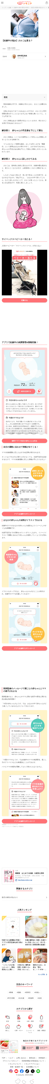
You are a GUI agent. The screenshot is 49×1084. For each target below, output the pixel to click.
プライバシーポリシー (11, 1061)
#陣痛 (11, 992)
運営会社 (32, 1058)
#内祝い (37, 992)
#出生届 (21, 998)
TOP (3, 1058)
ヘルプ (10, 1058)
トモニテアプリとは (31, 1064)
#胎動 (19, 992)
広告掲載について (32, 1067)
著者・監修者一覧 (16, 1067)
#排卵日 (28, 992)
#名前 (40, 998)
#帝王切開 (11, 998)
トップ (4, 7)
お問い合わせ (21, 1058)
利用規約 (42, 1058)
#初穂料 (31, 998)
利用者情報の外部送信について (33, 1061)
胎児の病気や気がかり (38, 7)
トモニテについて (14, 1064)
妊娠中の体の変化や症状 (21, 7)
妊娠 (9, 7)
